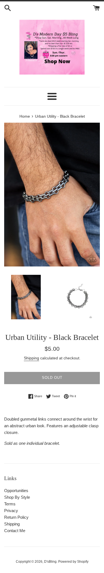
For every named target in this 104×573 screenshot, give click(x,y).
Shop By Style (17, 497)
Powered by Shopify (73, 562)
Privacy (11, 510)
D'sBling (50, 562)
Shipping (31, 358)
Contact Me (14, 530)
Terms (10, 504)
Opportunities (16, 490)
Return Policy (16, 517)
